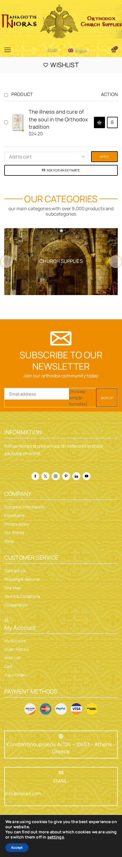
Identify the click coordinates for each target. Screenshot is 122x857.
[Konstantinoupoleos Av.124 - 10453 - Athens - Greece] (61, 736)
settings (55, 837)
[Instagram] (56, 476)
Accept (17, 847)
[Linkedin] (76, 476)
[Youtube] (87, 476)
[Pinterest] (66, 476)
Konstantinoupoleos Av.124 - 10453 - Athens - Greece (61, 748)
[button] (99, 122)
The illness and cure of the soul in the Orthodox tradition (58, 119)
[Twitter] (45, 476)
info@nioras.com (23, 793)
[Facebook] (35, 476)
